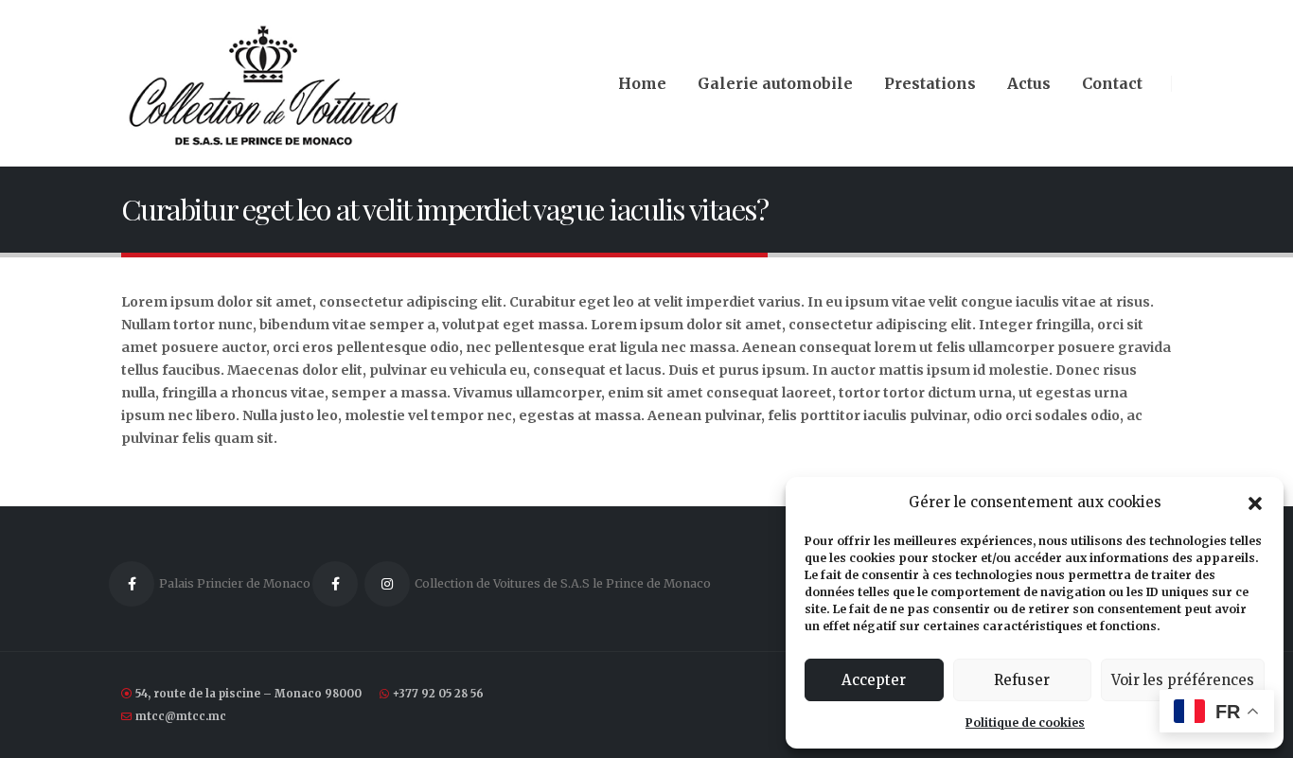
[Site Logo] (263, 83)
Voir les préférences (1182, 680)
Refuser (1022, 680)
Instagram (387, 584)
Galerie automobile (775, 83)
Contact (1112, 83)
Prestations (930, 83)
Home (642, 83)
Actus (1029, 83)
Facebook (131, 584)
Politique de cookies (1025, 722)
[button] (1255, 502)
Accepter (873, 680)
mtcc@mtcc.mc (180, 716)
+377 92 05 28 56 (438, 693)
